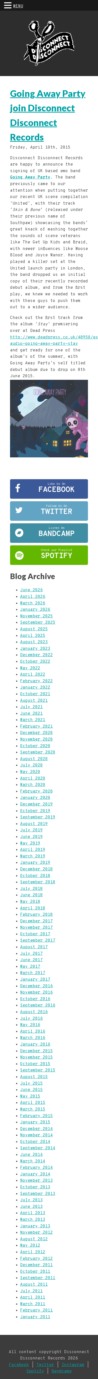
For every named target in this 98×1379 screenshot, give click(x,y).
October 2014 (35, 1141)
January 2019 (35, 862)
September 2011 (37, 1278)
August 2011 (34, 1284)
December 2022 (36, 655)
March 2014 (32, 1161)
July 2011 (31, 1291)
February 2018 (36, 914)
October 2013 (35, 1187)
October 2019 (35, 811)
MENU (18, 6)
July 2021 (31, 707)
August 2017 (34, 947)
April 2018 (32, 908)
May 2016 (30, 1025)
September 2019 (37, 817)
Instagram (73, 1365)
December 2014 (36, 1129)
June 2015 (31, 1090)
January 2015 (35, 1122)
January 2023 (35, 648)
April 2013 (32, 1213)
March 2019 (32, 856)
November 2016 (36, 992)
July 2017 (31, 953)
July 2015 (31, 1083)
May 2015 (30, 1096)
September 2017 (37, 940)
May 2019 (30, 843)
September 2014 (37, 1148)
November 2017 (36, 927)
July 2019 (31, 830)
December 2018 (36, 869)
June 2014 (31, 1154)
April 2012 (32, 1252)
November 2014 (36, 1135)
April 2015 (32, 1102)
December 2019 (36, 804)
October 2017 (35, 934)
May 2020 (30, 772)
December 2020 (36, 733)
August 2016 (34, 1012)
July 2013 (31, 1200)
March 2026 (32, 603)
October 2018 (35, 876)
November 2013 (36, 1180)
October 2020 (35, 746)
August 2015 (34, 1077)
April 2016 (32, 1031)
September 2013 (37, 1193)
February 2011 (36, 1310)
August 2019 (34, 824)
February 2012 (36, 1258)
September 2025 (37, 622)
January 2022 (35, 687)
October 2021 (35, 694)
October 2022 (35, 661)
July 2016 (31, 1018)
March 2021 (32, 720)
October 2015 (35, 1064)
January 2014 (35, 1174)
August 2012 (34, 1239)
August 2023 (34, 642)
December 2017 (36, 921)
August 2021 (34, 700)
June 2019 (31, 836)
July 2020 (31, 765)
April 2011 (32, 1297)
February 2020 (36, 791)
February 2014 (36, 1167)
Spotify (35, 1371)
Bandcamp (62, 1371)
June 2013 (31, 1206)
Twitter (45, 1365)
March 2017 (32, 973)
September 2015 (37, 1070)
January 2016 (35, 1044)
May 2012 (30, 1245)
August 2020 (34, 759)
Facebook (19, 1365)
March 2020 (32, 784)
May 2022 (30, 668)
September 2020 (37, 752)
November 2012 (36, 1232)
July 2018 (31, 888)
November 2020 (36, 739)
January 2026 (35, 609)
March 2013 (32, 1219)
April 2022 (32, 674)
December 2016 (36, 986)
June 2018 (31, 895)
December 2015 (36, 1051)
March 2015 (32, 1109)
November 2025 (36, 616)
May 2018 (30, 901)
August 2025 (34, 629)
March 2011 (32, 1304)
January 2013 (35, 1226)
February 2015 (36, 1116)
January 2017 (35, 979)
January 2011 (35, 1317)
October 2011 (35, 1271)
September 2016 (37, 1005)
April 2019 (32, 849)
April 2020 (32, 778)
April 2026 (32, 596)
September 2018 (37, 882)
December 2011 (36, 1265)
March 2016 (32, 1038)
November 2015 (36, 1057)
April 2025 (32, 635)
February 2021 (36, 726)
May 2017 (30, 966)
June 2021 (31, 713)
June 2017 (31, 960)
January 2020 (35, 797)
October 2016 (35, 999)
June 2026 (31, 590)
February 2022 (36, 681)
